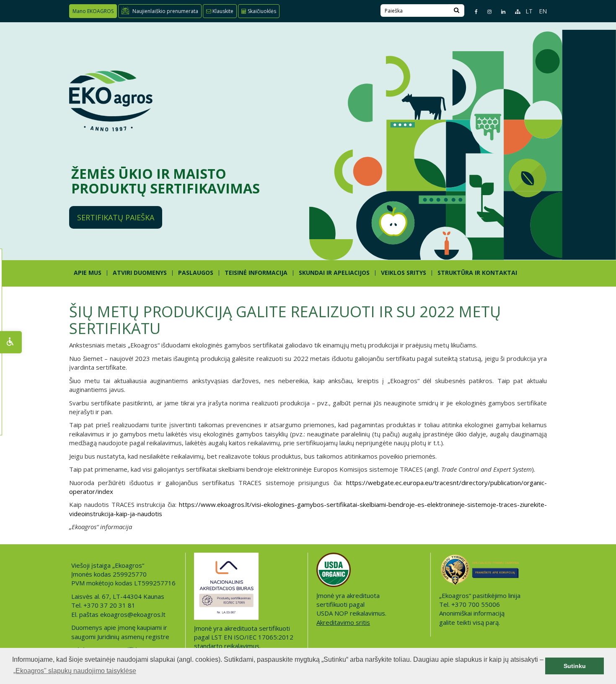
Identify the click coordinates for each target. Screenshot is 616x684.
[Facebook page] (472, 11)
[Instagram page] (486, 11)
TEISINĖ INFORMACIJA (256, 273)
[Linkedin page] (500, 11)
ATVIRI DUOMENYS (140, 273)
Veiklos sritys (403, 273)
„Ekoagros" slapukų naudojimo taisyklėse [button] (74, 670)
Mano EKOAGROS (93, 11)
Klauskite (222, 11)
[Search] (456, 10)
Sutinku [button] (575, 666)
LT (529, 11)
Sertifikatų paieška (115, 217)
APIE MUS (87, 273)
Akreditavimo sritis (343, 622)
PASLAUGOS (195, 273)
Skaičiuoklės (261, 11)
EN (543, 11)
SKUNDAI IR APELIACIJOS (334, 273)
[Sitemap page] (514, 11)
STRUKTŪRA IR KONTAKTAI (477, 273)
